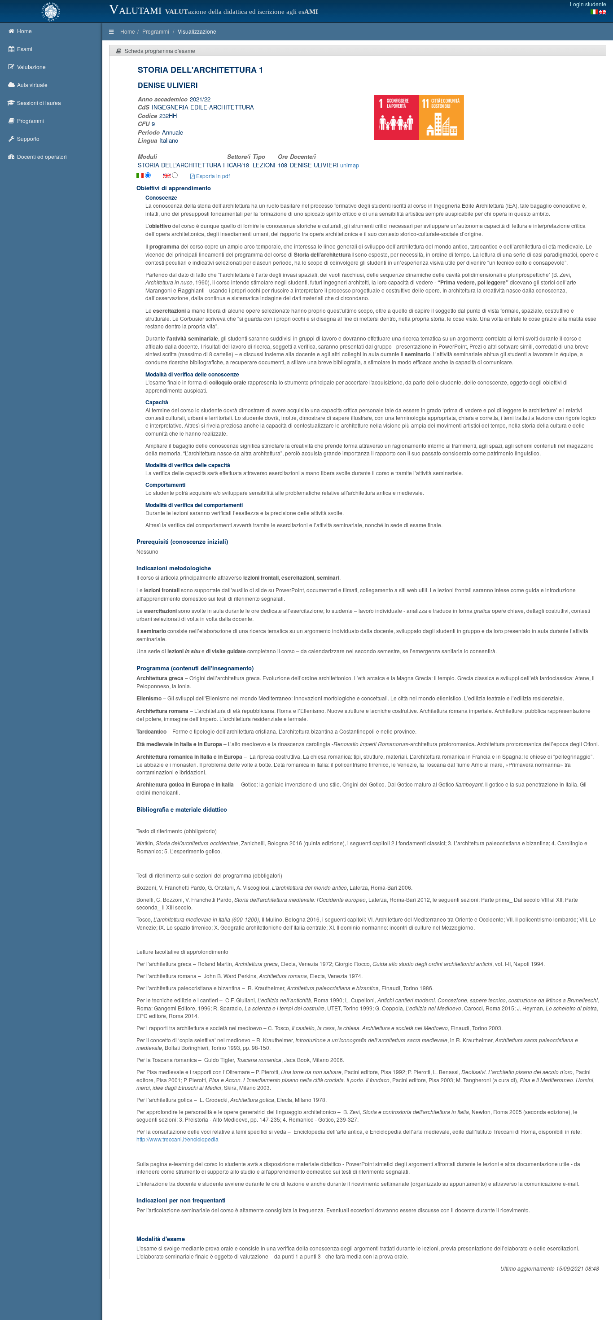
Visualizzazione (197, 31)
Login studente (588, 4)
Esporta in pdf (212, 175)
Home (127, 31)
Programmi (155, 31)
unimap (349, 165)
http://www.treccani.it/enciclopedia (177, 1139)
